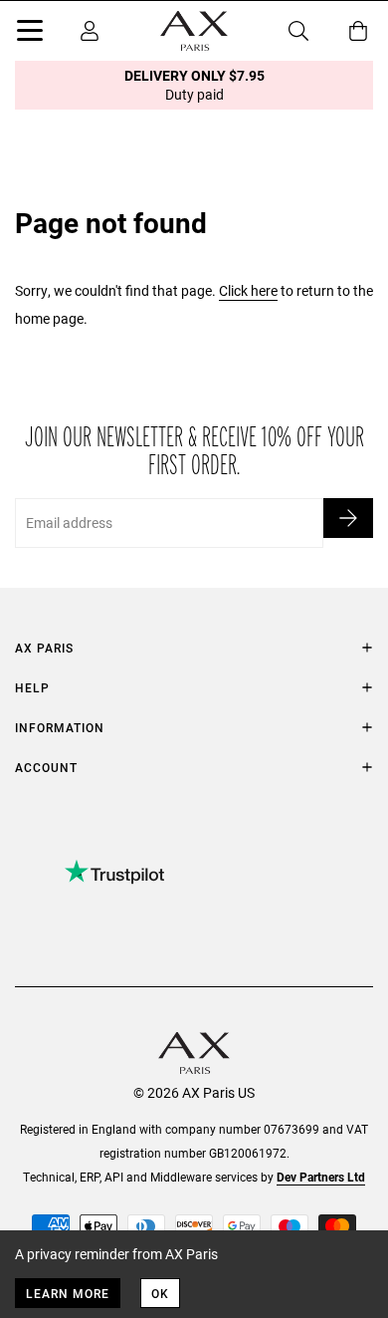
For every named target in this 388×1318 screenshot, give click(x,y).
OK (160, 1293)
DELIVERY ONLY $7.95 (194, 85)
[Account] (89, 31)
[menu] (30, 34)
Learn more (67, 1293)
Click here (248, 290)
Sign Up (348, 518)
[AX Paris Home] (194, 31)
